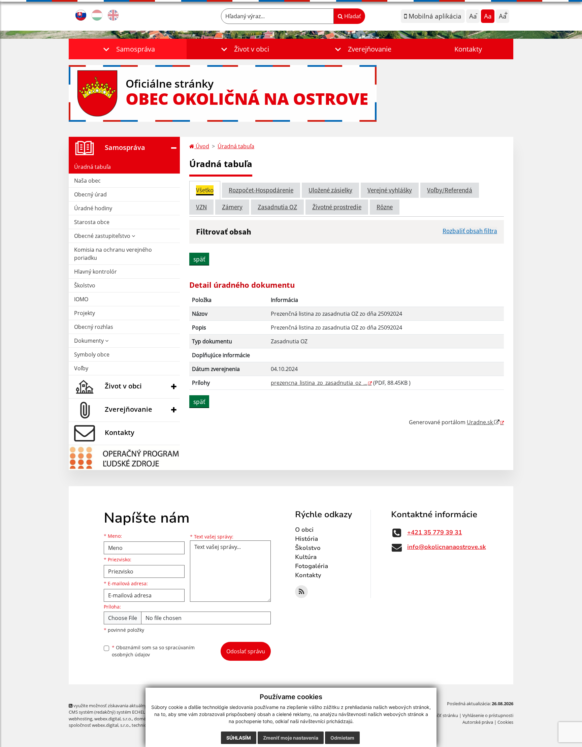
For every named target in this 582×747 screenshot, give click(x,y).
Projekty (84, 313)
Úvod (201, 146)
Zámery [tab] (232, 207)
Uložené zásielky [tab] (330, 190)
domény (142, 719)
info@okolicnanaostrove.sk (446, 547)
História (306, 539)
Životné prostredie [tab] (336, 207)
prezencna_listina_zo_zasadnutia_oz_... (319, 382)
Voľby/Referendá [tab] (449, 190)
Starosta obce (91, 222)
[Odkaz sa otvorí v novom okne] (301, 591)
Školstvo (84, 285)
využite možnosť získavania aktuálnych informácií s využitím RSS (137, 706)
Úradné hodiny (93, 208)
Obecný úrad (90, 194)
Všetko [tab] (205, 190)
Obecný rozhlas (93, 327)
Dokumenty (89, 340)
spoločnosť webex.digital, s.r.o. (99, 725)
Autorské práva (477, 722)
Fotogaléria (311, 566)
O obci (304, 530)
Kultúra (306, 557)
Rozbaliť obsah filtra (470, 231)
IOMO (81, 299)
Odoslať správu (245, 651)
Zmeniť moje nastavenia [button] (290, 738)
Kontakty (468, 49)
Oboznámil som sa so (153, 651)
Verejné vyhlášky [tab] (389, 190)
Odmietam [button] (342, 738)
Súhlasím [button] (238, 738)
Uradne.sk (480, 422)
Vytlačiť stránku (442, 715)
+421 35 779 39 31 (434, 532)
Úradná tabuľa (92, 166)
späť (199, 259)
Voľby (81, 368)
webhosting (80, 719)
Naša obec (87, 180)
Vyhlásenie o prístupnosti (487, 715)
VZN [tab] (201, 207)
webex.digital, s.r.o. (113, 719)
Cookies (505, 722)
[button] (128, 49)
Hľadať (352, 16)
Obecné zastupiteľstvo (103, 236)
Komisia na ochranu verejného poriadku (113, 253)
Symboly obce (91, 354)
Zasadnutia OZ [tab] (277, 207)
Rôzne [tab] (385, 207)
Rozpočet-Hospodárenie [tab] (261, 190)
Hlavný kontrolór (95, 271)
